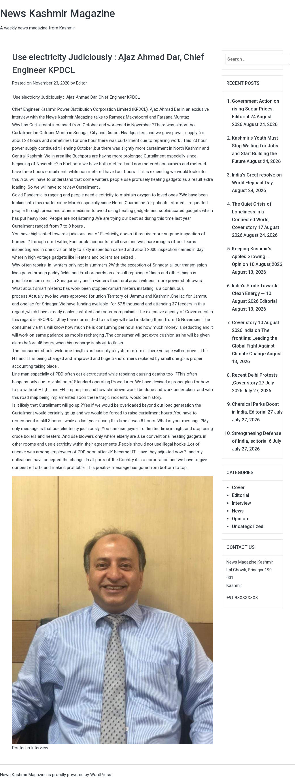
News (238, 511)
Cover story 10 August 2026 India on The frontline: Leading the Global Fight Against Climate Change (255, 338)
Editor (81, 83)
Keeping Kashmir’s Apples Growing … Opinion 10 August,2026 (257, 256)
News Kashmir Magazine (57, 13)
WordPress (100, 774)
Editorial (240, 495)
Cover (238, 487)
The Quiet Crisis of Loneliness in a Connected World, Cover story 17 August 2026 (255, 219)
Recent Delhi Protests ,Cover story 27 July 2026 (255, 382)
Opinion (240, 518)
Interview (39, 747)
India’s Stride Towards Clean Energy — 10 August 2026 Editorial (255, 293)
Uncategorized (247, 526)
